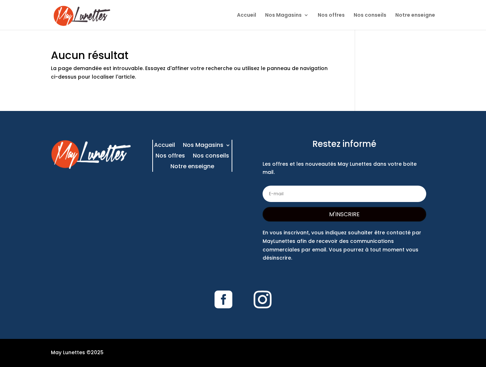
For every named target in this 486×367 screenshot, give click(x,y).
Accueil (246, 15)
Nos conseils (370, 15)
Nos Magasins (283, 15)
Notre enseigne (415, 15)
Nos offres (331, 15)
